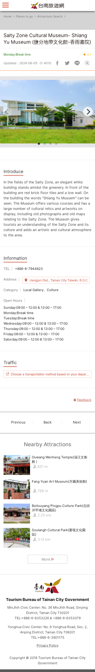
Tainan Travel (47, 5)
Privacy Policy (48, 645)
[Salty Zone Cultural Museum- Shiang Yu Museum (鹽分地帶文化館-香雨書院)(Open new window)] (47, 111)
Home (8, 16)
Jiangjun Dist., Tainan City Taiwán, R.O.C (58, 280)
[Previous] (7, 112)
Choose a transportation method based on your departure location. (51, 374)
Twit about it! (67, 63)
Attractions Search (50, 16)
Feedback (87, 63)
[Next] (88, 112)
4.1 (89, 54)
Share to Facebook (57, 63)
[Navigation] (5, 5)
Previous (18, 422)
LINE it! (77, 63)
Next (77, 422)
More (46, 559)
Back (48, 422)
